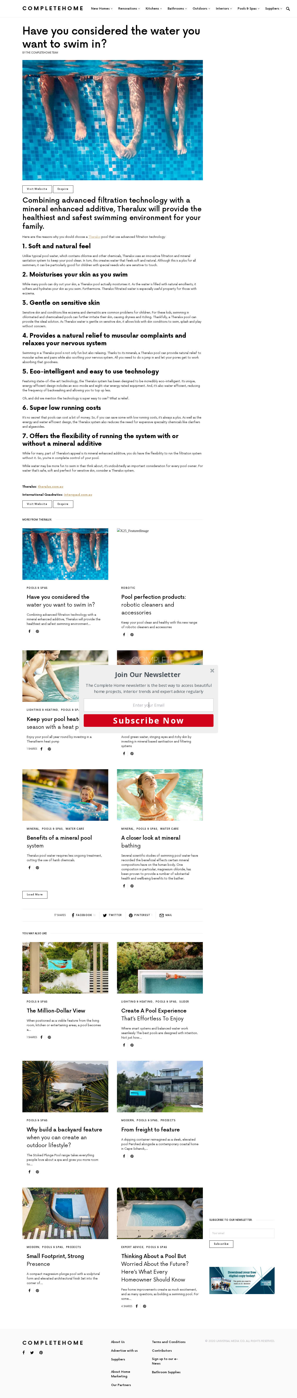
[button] (148, 674)
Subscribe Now (148, 720)
